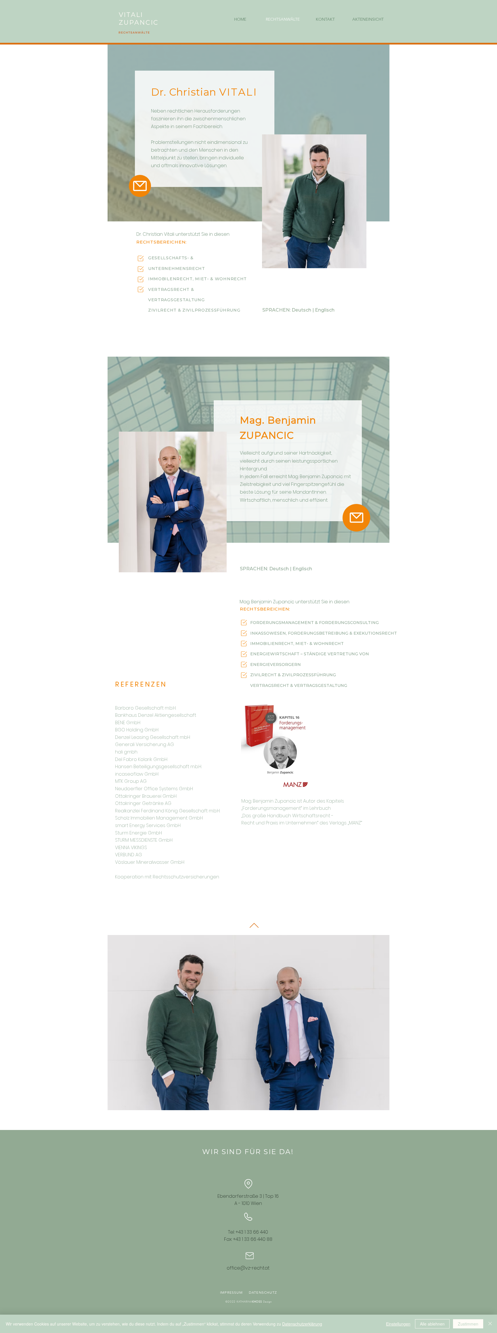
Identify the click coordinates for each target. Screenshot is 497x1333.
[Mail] (140, 186)
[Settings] (140, 258)
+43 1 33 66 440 (252, 1232)
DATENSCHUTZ (262, 1292)
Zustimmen (468, 1324)
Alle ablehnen (432, 1324)
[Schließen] (490, 1323)
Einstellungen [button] (398, 1324)
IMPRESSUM (232, 1292)
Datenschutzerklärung (302, 1324)
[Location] (248, 1183)
